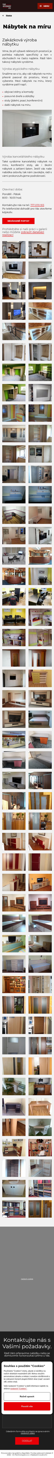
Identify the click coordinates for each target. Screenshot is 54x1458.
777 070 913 (37, 205)
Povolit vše (27, 1406)
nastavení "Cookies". (18, 1389)
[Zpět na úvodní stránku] (7, 6)
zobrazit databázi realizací (23, 233)
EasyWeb (25, 1453)
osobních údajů (28, 1433)
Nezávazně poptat (18, 221)
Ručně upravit (27, 1396)
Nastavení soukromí (39, 1455)
